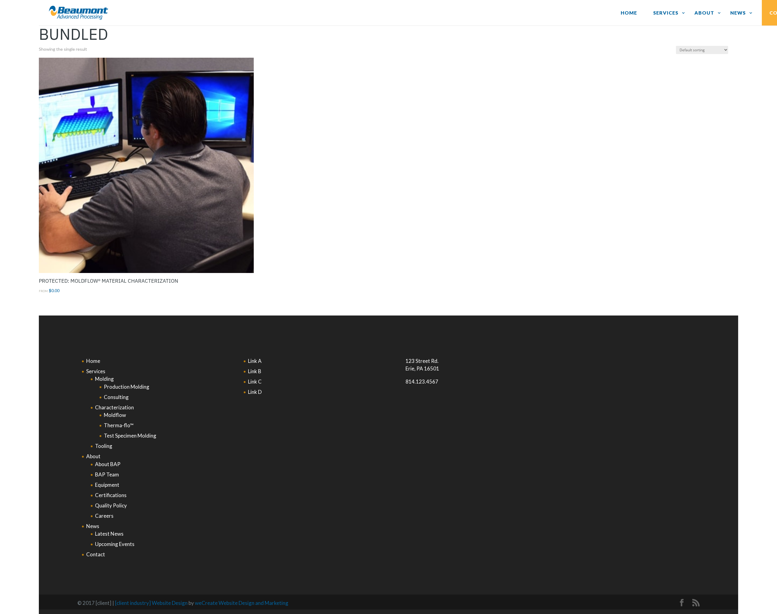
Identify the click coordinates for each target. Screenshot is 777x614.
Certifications (111, 495)
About (704, 12)
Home (629, 12)
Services (665, 12)
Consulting (116, 397)
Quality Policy (111, 505)
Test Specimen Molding (130, 435)
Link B (254, 371)
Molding (104, 379)
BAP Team (107, 474)
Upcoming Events (114, 544)
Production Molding (126, 387)
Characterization (114, 407)
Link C (255, 381)
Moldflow (115, 415)
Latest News (109, 533)
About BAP (107, 464)
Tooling (103, 446)
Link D (255, 392)
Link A (255, 361)
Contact (95, 554)
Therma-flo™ (119, 425)
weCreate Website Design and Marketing (241, 603)
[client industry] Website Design (151, 603)
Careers (104, 516)
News (738, 12)
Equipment (107, 485)
